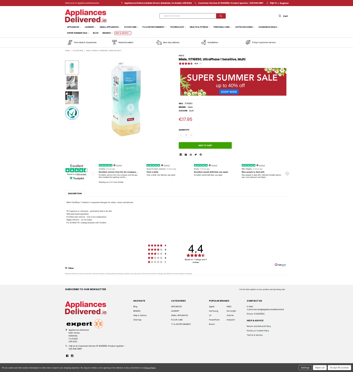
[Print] (191, 154)
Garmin (230, 315)
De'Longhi (231, 311)
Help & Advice (122, 33)
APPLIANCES (73, 27)
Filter (71, 268)
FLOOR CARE (130, 27)
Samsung (213, 311)
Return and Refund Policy (259, 326)
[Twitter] (196, 154)
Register (284, 3)
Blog (96, 33)
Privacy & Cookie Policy (258, 330)
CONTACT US (254, 300)
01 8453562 (259, 313)
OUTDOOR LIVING (244, 27)
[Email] (186, 154)
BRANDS (106, 33)
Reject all (319, 367)
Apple (211, 306)
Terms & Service (255, 335)
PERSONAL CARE (222, 27)
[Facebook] (181, 154)
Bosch (212, 324)
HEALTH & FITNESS (199, 27)
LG (210, 315)
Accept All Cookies (339, 367)
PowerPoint (214, 319)
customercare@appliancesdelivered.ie (265, 309)
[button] (233, 82)
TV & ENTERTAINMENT (153, 27)
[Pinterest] (201, 154)
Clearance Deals (267, 27)
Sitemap (137, 319)
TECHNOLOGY (177, 27)
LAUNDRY (89, 27)
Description (75, 193)
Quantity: (184, 129)
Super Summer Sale (77, 33)
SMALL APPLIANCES (109, 27)
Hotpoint (231, 319)
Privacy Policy (150, 368)
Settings (305, 367)
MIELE (229, 306)
